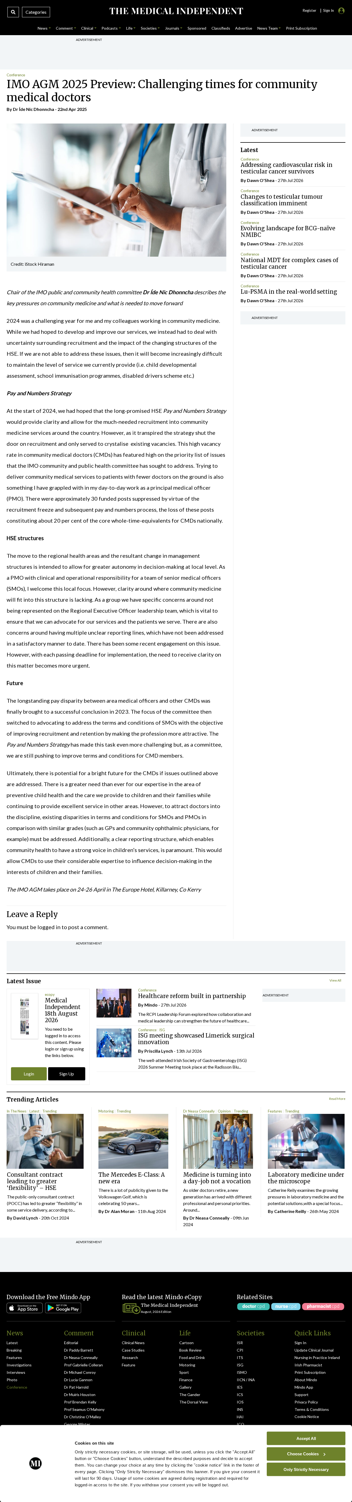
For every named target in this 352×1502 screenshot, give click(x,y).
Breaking (14, 1350)
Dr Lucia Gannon (78, 1379)
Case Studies (133, 1350)
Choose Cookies (303, 1453)
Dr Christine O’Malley (82, 1416)
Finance (186, 1379)
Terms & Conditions (312, 1409)
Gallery (185, 1387)
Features (275, 1111)
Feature (128, 1365)
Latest (34, 1111)
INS (240, 1409)
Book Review (190, 1350)
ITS (240, 1357)
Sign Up (66, 1073)
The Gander (189, 1394)
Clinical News (133, 1342)
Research (130, 1357)
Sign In (300, 1342)
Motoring (106, 1111)
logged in (49, 927)
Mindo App (304, 1387)
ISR (240, 1342)
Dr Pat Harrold (76, 1387)
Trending (49, 1111)
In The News (16, 1111)
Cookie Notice (307, 1416)
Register (309, 10)
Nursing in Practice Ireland (317, 1357)
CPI (240, 1350)
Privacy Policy (306, 1402)
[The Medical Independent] (176, 11)
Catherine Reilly (290, 1211)
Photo (12, 1379)
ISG (162, 1030)
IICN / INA (246, 1379)
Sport (184, 1372)
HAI (240, 1416)
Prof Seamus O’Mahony (84, 1409)
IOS (240, 1402)
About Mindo (306, 1379)
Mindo (151, 1004)
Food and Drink (192, 1357)
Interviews (16, 1372)
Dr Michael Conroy (80, 1372)
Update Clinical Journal (314, 1350)
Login (29, 1073)
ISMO (242, 1372)
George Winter (77, 1424)
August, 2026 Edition (156, 1312)
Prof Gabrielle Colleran (83, 1365)
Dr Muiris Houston (79, 1394)
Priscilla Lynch (158, 1050)
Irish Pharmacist (308, 1365)
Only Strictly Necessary (306, 1469)
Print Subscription (310, 1372)
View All (335, 980)
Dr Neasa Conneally (199, 1111)
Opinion (224, 1111)
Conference (16, 75)
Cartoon (186, 1342)
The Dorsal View (193, 1402)
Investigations (19, 1365)
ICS (240, 1394)
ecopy (50, 994)
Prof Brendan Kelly (80, 1402)
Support (302, 1394)
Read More (337, 1099)
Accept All (306, 1438)
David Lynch (25, 1217)
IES (240, 1387)
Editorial (71, 1342)
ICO (240, 1424)
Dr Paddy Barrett (78, 1350)
